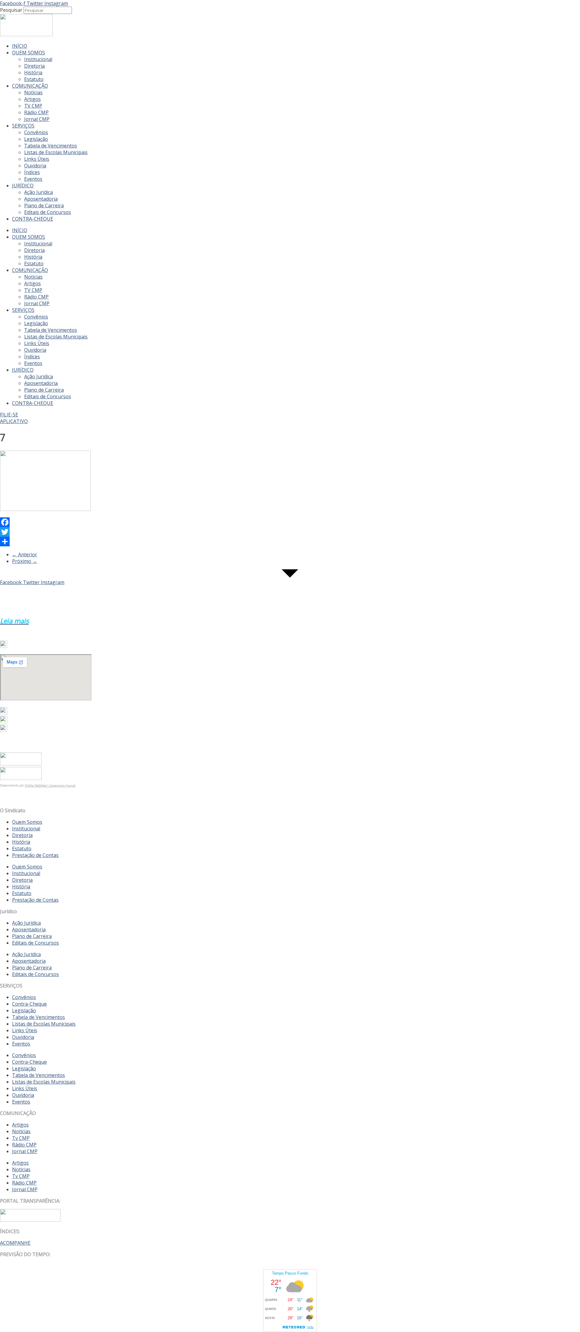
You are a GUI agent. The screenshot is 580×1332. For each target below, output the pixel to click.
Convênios (36, 132)
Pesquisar (11, 10)
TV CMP (33, 105)
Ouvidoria (35, 165)
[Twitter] (203, 532)
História (33, 72)
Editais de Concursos (47, 212)
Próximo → (24, 561)
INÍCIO (19, 46)
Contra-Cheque (29, 1004)
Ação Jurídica (38, 192)
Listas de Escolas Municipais (56, 152)
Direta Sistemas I (37, 785)
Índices (32, 172)
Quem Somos (27, 822)
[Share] (203, 541)
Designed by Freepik (62, 785)
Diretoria (34, 66)
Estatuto (34, 79)
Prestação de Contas (35, 855)
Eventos (33, 179)
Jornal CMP (37, 119)
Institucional (38, 59)
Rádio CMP (36, 112)
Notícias (33, 92)
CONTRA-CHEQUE (32, 218)
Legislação (36, 139)
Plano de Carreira (44, 205)
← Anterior (24, 554)
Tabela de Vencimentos (50, 145)
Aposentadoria (41, 199)
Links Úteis (36, 159)
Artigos (32, 99)
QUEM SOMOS (28, 52)
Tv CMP (21, 1138)
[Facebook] (203, 522)
